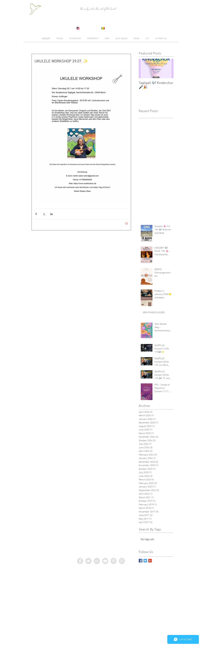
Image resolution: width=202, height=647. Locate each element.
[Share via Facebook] (36, 213)
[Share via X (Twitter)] (43, 213)
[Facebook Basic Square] (140, 560)
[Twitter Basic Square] (145, 560)
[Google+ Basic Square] (150, 560)
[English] (86, 28)
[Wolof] (111, 28)
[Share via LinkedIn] (51, 213)
